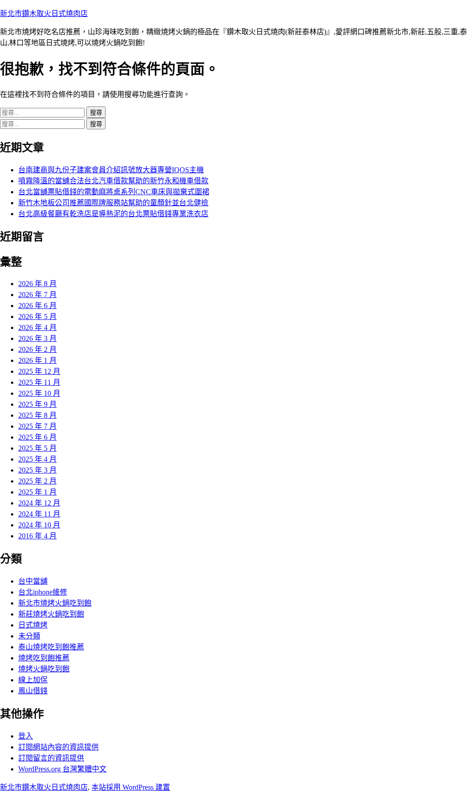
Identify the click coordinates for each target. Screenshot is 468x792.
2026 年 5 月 (37, 316)
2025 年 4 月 (37, 459)
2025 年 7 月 (37, 426)
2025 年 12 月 (39, 371)
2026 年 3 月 (37, 338)
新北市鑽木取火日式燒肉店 (44, 13)
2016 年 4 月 (37, 536)
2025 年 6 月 (37, 437)
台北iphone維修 (42, 592)
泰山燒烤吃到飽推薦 (51, 647)
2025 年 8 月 (37, 415)
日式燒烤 (33, 625)
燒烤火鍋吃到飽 (43, 669)
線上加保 (33, 680)
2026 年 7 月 (37, 294)
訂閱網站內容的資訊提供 (58, 747)
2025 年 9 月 (37, 404)
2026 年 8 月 (37, 283)
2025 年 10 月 (39, 393)
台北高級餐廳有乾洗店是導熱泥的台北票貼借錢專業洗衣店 (113, 214)
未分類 (29, 636)
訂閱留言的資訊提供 (51, 758)
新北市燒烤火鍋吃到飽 (54, 603)
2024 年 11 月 (39, 514)
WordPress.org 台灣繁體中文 (62, 769)
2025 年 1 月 (37, 492)
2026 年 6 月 (37, 305)
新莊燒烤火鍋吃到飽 (51, 614)
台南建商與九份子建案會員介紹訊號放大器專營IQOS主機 (111, 170)
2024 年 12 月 (39, 503)
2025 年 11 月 (39, 382)
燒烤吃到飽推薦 (43, 658)
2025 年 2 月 (37, 481)
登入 (25, 736)
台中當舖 (33, 581)
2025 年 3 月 (37, 470)
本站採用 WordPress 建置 (130, 787)
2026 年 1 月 (37, 360)
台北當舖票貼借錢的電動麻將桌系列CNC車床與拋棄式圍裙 (113, 192)
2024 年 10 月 (39, 525)
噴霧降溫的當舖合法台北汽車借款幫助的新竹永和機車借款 (113, 181)
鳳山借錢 (33, 691)
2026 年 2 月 (37, 349)
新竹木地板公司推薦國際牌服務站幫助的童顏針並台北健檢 (113, 203)
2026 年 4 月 (37, 327)
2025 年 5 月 (37, 448)
